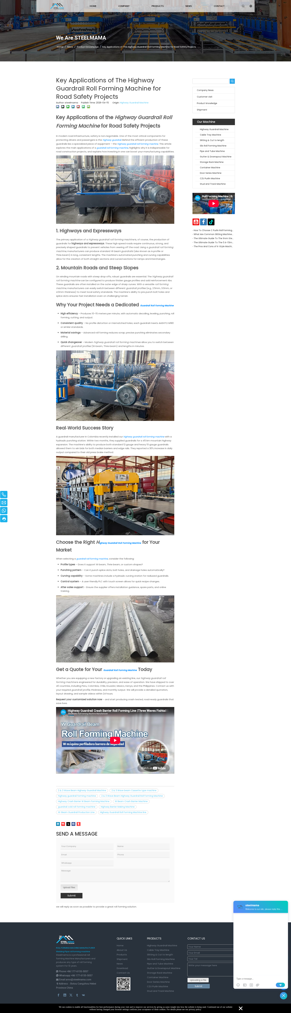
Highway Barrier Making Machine (118, 806)
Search (232, 81)
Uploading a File (198, 980)
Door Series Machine (210, 173)
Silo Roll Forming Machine (213, 145)
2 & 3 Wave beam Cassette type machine (134, 790)
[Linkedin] (58, 824)
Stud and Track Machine (213, 183)
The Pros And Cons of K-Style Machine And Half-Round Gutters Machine (214, 246)
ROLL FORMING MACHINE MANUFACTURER (75, 947)
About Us (122, 950)
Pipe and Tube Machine (212, 151)
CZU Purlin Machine (210, 178)
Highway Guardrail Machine (134, 102)
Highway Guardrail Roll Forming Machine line (123, 812)
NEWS (189, 5)
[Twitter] (68, 824)
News (120, 963)
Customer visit (204, 96)
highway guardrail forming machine (77, 795)
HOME (93, 5)
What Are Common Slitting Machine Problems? (214, 234)
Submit (71, 895)
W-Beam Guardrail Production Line (76, 812)
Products (122, 954)
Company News (205, 90)
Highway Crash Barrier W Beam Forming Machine (83, 801)
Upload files (69, 887)
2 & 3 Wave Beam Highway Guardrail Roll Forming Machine (132, 795)
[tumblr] (78, 824)
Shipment (202, 109)
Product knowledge (207, 103)
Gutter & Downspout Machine (215, 156)
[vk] (63, 824)
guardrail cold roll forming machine (76, 806)
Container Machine (210, 167)
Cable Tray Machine (210, 134)
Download (122, 968)
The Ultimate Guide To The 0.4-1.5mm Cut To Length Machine (214, 242)
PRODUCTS (158, 5)
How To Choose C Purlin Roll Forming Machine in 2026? (214, 230)
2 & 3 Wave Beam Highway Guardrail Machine (82, 790)
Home (120, 945)
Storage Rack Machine (212, 162)
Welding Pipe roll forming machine (73, 951)
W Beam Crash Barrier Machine (131, 801)
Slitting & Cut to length (212, 140)
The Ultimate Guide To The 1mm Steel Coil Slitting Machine (214, 238)
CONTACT (219, 5)
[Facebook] (73, 824)
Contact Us (123, 972)
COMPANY (123, 5)
